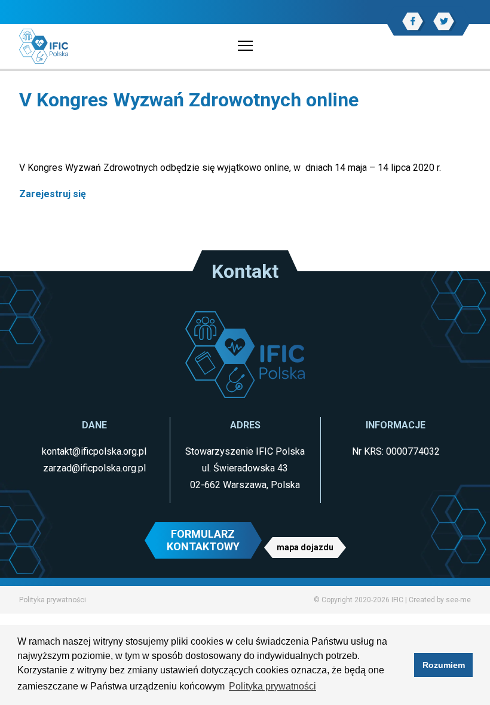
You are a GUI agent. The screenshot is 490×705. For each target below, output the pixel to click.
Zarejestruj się (52, 194)
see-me (458, 600)
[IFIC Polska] (43, 45)
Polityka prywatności (52, 600)
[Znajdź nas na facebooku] (412, 21)
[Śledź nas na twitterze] (443, 21)
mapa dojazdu (305, 547)
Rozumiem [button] (443, 665)
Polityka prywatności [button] (272, 686)
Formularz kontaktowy (203, 540)
